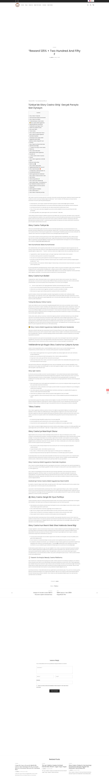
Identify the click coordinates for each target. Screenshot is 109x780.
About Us (31, 5)
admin (52, 57)
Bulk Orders (50, 5)
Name (38, 676)
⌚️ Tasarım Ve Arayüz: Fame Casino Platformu (37, 148)
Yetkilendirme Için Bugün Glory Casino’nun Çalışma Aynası (36, 126)
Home (22, 5)
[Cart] (93, 5)
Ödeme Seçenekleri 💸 (34, 179)
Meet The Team (37, 5)
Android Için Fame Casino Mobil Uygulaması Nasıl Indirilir (36, 138)
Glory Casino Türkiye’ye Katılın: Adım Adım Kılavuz (37, 176)
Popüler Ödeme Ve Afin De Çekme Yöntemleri (37, 186)
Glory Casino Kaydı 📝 (34, 190)
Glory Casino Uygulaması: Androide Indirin (37, 159)
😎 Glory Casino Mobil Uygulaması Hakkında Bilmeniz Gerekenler (37, 123)
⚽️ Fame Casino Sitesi (34, 162)
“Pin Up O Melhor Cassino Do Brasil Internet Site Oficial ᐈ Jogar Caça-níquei (54, 766)
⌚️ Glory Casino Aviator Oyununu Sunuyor (36, 156)
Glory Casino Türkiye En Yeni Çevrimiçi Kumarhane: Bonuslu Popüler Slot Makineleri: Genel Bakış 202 (80, 766)
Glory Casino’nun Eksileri (34, 119)
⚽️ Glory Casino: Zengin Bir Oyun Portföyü (36, 141)
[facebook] (16, 1)
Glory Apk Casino (33, 129)
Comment (39, 667)
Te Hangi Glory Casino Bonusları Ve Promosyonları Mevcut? (37, 171)
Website (38, 680)
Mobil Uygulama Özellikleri (35, 189)
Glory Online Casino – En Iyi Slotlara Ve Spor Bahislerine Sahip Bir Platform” (38, 183)
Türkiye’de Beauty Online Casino (36, 121)
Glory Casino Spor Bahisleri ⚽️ (36, 180)
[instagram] (18, 1)
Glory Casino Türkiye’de (34, 116)
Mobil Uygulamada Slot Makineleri (36, 174)
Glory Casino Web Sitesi (34, 150)
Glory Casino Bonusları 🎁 (35, 169)
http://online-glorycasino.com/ (43, 241)
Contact (44, 5)
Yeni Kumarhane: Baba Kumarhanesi (37, 117)
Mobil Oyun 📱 (32, 164)
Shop (26, 5)
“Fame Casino (32, 131)
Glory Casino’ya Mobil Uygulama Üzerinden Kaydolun (36, 135)
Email (57, 676)
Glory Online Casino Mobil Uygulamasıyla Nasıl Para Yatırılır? (37, 166)
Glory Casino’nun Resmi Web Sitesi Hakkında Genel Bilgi (37, 145)
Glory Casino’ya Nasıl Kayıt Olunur (36, 132)
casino (54, 47)
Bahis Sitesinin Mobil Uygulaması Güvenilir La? (36, 153)
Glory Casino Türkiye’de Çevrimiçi (36, 192)
